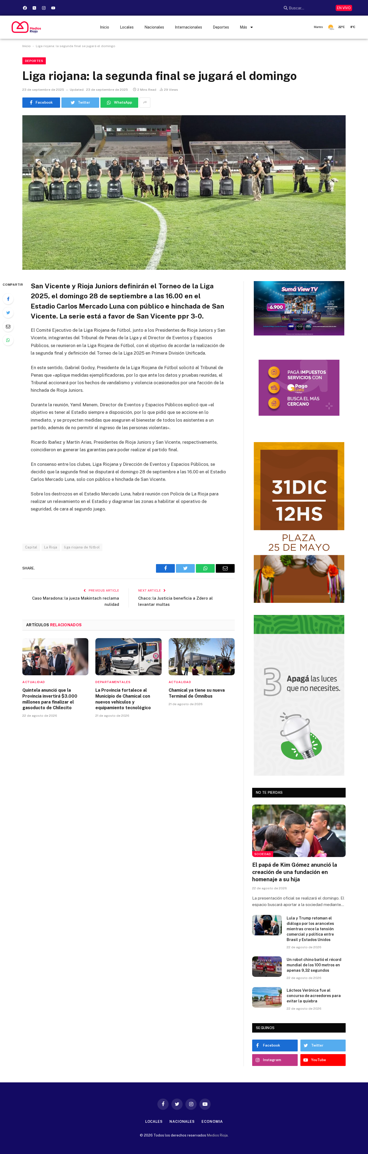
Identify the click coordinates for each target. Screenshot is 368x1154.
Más (243, 27)
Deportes (221, 27)
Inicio (104, 27)
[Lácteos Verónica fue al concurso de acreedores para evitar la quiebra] (267, 997)
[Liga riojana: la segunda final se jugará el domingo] (184, 192)
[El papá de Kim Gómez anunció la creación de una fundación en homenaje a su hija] (299, 831)
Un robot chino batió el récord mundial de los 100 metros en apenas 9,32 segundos (314, 965)
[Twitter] (8, 312)
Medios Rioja (217, 1135)
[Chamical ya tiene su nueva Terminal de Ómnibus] (202, 656)
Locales (127, 27)
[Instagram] (44, 8)
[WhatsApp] (8, 340)
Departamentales (112, 682)
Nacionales (154, 27)
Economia (212, 1122)
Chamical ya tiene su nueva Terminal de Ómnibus (197, 693)
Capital (31, 547)
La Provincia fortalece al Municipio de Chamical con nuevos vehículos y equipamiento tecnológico (123, 699)
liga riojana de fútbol (82, 547)
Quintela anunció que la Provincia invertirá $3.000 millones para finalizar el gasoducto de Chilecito (49, 699)
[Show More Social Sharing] (145, 102)
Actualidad (33, 682)
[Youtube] (53, 8)
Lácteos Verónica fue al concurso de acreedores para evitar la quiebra (314, 995)
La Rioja (50, 547)
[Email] (8, 326)
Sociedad (262, 854)
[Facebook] (25, 8)
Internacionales (188, 27)
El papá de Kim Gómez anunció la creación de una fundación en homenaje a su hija (294, 872)
